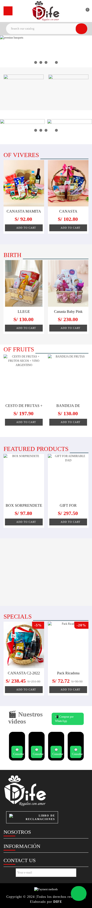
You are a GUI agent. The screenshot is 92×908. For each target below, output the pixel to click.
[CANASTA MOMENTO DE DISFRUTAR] (68, 183)
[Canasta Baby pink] (68, 283)
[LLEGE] (24, 283)
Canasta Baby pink (68, 312)
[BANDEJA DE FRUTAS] (68, 377)
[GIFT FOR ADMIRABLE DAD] (68, 477)
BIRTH (12, 255)
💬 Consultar (18, 752)
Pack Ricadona (68, 673)
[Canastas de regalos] (46, 11)
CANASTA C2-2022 (24, 673)
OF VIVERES (21, 155)
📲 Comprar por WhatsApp (64, 719)
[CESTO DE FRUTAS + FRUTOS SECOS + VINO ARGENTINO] (24, 377)
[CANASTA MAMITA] (24, 183)
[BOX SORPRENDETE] (24, 477)
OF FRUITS (19, 349)
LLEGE (24, 312)
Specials (18, 616)
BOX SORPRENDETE (24, 505)
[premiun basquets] (46, 51)
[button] (35, 62)
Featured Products (36, 448)
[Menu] (8, 10)
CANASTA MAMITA (24, 211)
